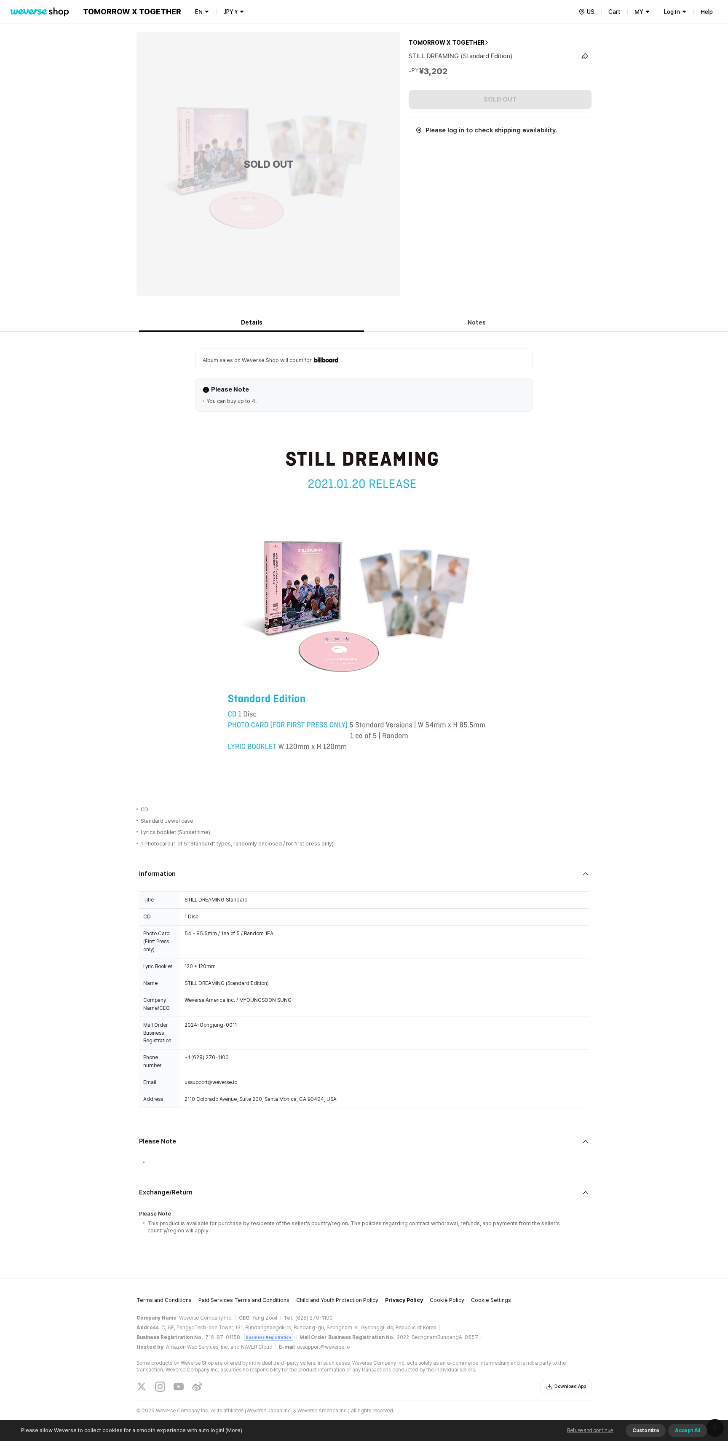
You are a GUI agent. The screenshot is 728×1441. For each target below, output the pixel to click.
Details (251, 322)
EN (199, 11)
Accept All (687, 1430)
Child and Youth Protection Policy (337, 1300)
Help (707, 11)
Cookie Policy (447, 1300)
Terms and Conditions (164, 1300)
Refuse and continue (590, 1430)
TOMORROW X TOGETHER (446, 42)
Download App (570, 1386)
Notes (477, 322)
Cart (614, 11)
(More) (233, 1430)
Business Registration (268, 1337)
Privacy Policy (404, 1300)
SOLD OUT (500, 99)
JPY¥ (230, 11)
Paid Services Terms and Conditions (243, 1300)
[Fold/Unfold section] (364, 873)
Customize (645, 1430)
